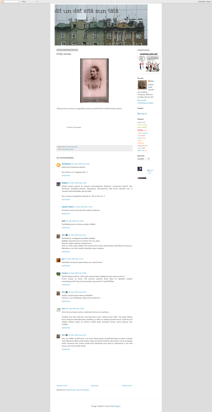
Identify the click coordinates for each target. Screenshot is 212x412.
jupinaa (139, 127)
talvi (139, 150)
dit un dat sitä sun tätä (86, 11)
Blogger (117, 406)
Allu (63, 235)
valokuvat (141, 143)
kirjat (143, 122)
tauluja (140, 145)
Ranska (140, 124)
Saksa (139, 138)
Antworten (66, 176)
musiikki (65, 149)
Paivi (63, 309)
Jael (63, 259)
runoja (142, 150)
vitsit (139, 135)
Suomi (145, 130)
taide (143, 148)
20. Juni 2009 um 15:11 (77, 235)
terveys (140, 140)
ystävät (140, 122)
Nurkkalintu (66, 164)
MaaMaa (65, 183)
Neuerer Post (62, 386)
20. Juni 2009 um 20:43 (77, 292)
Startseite (94, 386)
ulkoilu (140, 133)
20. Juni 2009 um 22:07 (77, 335)
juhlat (144, 138)
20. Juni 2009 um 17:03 (74, 259)
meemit (139, 148)
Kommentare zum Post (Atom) (77, 390)
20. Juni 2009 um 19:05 (77, 273)
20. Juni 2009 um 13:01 (75, 221)
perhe (71, 149)
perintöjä (144, 124)
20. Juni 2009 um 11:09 (77, 183)
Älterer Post (127, 386)
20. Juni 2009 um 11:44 (83, 207)
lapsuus (145, 145)
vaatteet (144, 127)
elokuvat (145, 133)
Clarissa (65, 273)
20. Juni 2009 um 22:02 (75, 309)
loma (140, 130)
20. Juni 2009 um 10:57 (81, 164)
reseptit (142, 135)
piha (146, 150)
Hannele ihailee (68, 207)
